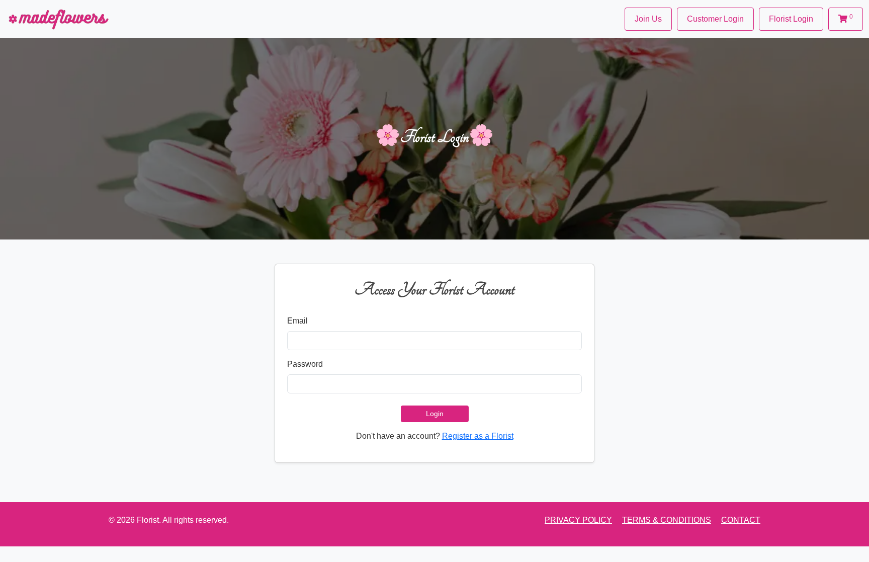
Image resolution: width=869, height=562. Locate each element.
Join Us (648, 19)
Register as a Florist (477, 436)
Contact (740, 520)
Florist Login (791, 19)
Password (305, 364)
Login (435, 414)
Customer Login (715, 19)
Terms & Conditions (666, 520)
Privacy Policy (578, 520)
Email (297, 320)
